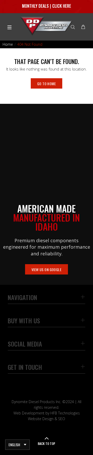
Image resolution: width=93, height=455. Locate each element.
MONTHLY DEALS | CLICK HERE (46, 6)
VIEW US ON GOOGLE (46, 269)
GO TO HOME (46, 83)
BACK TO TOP (46, 443)
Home (8, 44)
